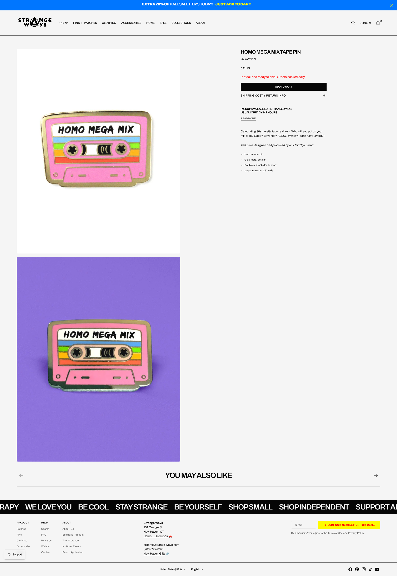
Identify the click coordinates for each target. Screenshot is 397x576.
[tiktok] (370, 569)
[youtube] (377, 569)
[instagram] (363, 569)
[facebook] (350, 569)
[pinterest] (357, 569)
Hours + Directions (156, 536)
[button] (366, 23)
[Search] (353, 22)
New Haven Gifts (154, 553)
